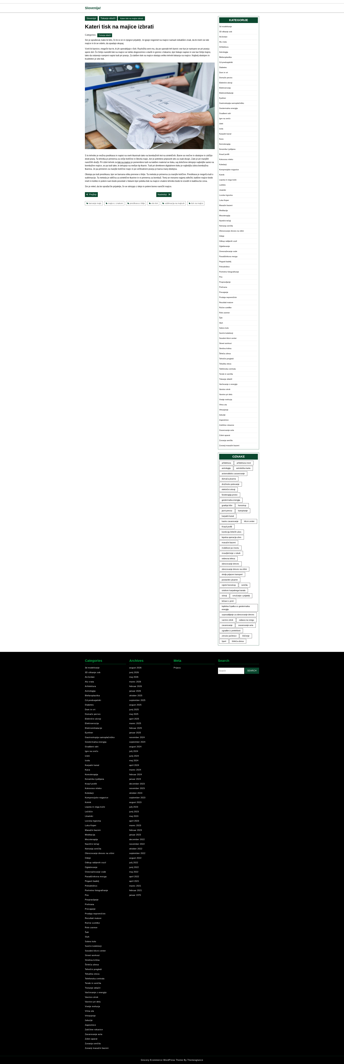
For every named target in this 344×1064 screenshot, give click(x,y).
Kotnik (221, 175)
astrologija (226, 468)
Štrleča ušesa (225, 353)
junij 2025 (134, 709)
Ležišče (222, 185)
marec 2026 (135, 682)
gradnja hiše (227, 505)
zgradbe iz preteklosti (231, 630)
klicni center (249, 521)
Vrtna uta (223, 405)
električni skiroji (228, 489)
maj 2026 (133, 677)
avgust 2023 (135, 802)
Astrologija (223, 52)
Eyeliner (222, 98)
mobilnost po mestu (230, 548)
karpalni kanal (228, 516)
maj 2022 (133, 872)
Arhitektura (223, 47)
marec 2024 (135, 770)
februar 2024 (135, 774)
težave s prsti (228, 601)
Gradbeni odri (225, 113)
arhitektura (226, 463)
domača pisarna (229, 479)
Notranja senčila (226, 226)
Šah (221, 318)
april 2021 (134, 881)
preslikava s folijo (137, 203)
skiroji (224, 595)
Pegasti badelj (225, 261)
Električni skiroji (225, 83)
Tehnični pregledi (226, 359)
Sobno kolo (224, 328)
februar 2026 (135, 686)
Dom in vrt (223, 72)
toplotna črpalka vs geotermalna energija (236, 607)
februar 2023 (135, 830)
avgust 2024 (135, 746)
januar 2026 (135, 691)
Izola (221, 129)
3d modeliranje (225, 26)
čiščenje (245, 636)
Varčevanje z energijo (228, 384)
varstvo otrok (227, 620)
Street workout (225, 343)
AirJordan (223, 37)
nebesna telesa (228, 558)
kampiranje (243, 510)
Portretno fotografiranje (229, 272)
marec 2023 (135, 825)
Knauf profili (224, 154)
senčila (244, 585)
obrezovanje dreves (230, 564)
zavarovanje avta (245, 625)
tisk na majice (123, 162)
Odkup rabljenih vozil (228, 241)
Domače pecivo (225, 78)
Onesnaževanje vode (228, 251)
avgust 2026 (135, 668)
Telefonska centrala (227, 369)
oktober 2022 (135, 849)
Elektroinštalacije (226, 93)
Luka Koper (224, 200)
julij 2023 (133, 807)
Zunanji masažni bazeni (229, 445)
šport (224, 641)
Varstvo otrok (224, 389)
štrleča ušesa (238, 641)
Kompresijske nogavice (229, 169)
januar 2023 (135, 835)
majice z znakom (115, 203)
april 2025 (134, 719)
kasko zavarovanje (230, 521)
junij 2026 (134, 672)
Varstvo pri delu (225, 394)
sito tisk (154, 203)
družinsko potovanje (230, 484)
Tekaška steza (225, 364)
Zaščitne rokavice (226, 425)
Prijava (177, 668)
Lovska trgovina (226, 195)
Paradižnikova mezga (228, 256)
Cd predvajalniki (226, 62)
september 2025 (137, 700)
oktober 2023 (135, 793)
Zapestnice (224, 420)
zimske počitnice (229, 636)
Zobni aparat (224, 435)
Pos (220, 277)
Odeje (221, 236)
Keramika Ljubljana (227, 149)
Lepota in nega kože (227, 180)
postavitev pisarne (230, 580)
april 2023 (134, 821)
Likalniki (222, 190)
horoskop (242, 505)
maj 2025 (133, 714)
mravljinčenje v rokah (231, 553)
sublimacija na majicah (174, 203)
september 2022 (137, 853)
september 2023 (137, 797)
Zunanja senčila (226, 440)
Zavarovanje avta (226, 430)
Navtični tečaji (225, 221)
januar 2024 (135, 779)
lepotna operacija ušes (231, 537)
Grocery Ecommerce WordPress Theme (162, 1060)
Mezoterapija (224, 215)
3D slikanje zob (225, 32)
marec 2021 (135, 886)
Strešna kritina (225, 348)
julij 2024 (133, 751)
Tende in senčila (226, 374)
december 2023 (137, 784)
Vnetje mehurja (225, 399)
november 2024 (137, 737)
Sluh (221, 323)
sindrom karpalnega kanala (233, 590)
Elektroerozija (225, 88)
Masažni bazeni (225, 205)
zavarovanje (227, 625)
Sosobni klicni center (228, 338)
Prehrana (223, 287)
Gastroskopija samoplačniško (231, 103)
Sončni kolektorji (226, 333)
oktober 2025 (135, 695)
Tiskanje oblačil (108, 18)
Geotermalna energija (228, 108)
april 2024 (134, 765)
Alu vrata (223, 42)
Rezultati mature (226, 302)
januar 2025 (135, 732)
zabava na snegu (246, 620)
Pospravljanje (225, 282)
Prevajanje (223, 292)
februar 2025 (135, 728)
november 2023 (137, 788)
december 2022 (137, 839)
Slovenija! (93, 8)
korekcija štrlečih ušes (231, 532)
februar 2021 (135, 890)
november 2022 (137, 844)
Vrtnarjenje (223, 410)
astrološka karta (243, 468)
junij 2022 (134, 867)
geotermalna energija (231, 500)
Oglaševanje (224, 246)
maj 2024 (133, 760)
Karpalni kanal (225, 134)
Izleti (221, 123)
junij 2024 (134, 756)
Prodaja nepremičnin (228, 297)
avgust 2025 (135, 705)
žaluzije (222, 415)
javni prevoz (227, 510)
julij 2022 (133, 862)
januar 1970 (135, 895)
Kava (221, 139)
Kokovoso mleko (226, 159)
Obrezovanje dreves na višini (231, 231)
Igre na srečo (224, 118)
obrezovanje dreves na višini (234, 569)
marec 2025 (135, 723)
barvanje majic (95, 203)
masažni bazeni (229, 542)
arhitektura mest (244, 463)
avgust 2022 (135, 858)
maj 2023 (133, 816)
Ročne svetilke (225, 307)
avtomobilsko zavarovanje (233, 473)
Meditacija (223, 210)
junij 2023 (134, 811)
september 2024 (137, 742)
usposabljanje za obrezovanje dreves (238, 614)
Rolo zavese (224, 313)
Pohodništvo (224, 267)
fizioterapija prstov (230, 495)
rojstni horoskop (229, 585)
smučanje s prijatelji (241, 595)
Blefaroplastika (225, 57)
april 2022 (134, 876)
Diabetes (223, 67)
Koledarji (223, 164)
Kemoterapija (224, 144)
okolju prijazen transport (232, 574)
